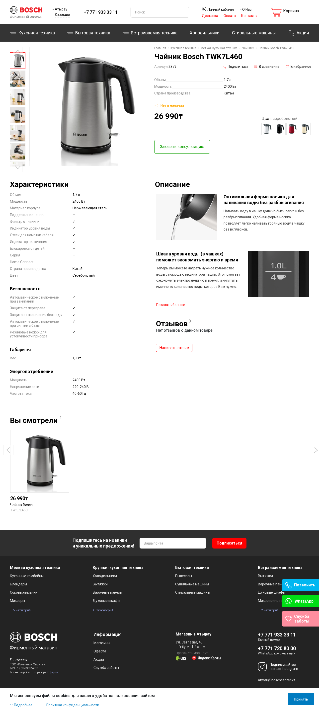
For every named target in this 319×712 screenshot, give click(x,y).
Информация (107, 634)
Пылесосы (183, 576)
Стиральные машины (254, 32)
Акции (303, 32)
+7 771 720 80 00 (277, 648)
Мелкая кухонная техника (219, 48)
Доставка (210, 16)
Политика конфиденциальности (72, 705)
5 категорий (22, 610)
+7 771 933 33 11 (101, 12)
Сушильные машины (192, 584)
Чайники (248, 48)
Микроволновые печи (276, 601)
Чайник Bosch (21, 505)
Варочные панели (107, 592)
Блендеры (18, 584)
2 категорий (270, 610)
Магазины (101, 643)
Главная (160, 48)
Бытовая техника (92, 32)
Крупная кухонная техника (118, 567)
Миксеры (17, 601)
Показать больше (170, 305)
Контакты (249, 16)
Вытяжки (100, 584)
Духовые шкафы (106, 601)
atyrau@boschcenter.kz (276, 680)
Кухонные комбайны (27, 576)
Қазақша (62, 14)
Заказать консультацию (182, 146)
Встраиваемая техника (280, 567)
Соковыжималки (23, 592)
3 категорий (104, 610)
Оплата (230, 16)
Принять (301, 699)
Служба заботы (106, 668)
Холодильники (205, 32)
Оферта (52, 672)
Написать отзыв (174, 347)
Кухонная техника (36, 32)
